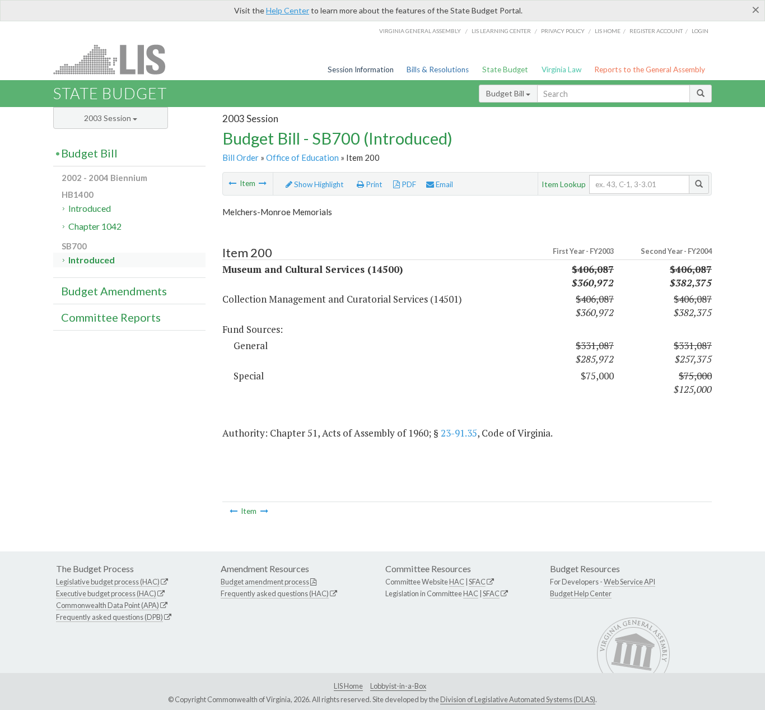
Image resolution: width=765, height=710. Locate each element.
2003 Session (108, 118)
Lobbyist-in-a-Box (398, 685)
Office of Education (302, 157)
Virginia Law (561, 69)
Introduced (89, 208)
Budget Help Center (581, 593)
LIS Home (348, 685)
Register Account (656, 30)
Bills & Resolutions (438, 69)
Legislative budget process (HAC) (108, 581)
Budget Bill (506, 93)
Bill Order (240, 157)
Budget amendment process (265, 581)
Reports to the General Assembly (649, 69)
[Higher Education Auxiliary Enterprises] (232, 183)
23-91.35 (459, 432)
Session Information (361, 69)
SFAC (477, 581)
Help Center (287, 10)
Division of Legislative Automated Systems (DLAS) (517, 699)
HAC (456, 581)
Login (700, 30)
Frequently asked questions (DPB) (109, 616)
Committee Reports (111, 317)
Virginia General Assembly (420, 30)
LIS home (608, 30)
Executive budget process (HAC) (106, 593)
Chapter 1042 (95, 226)
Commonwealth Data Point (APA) (107, 605)
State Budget (505, 69)
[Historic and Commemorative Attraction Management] (263, 183)
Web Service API (629, 581)
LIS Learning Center (501, 30)
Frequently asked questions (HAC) (275, 593)
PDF (408, 184)
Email (443, 184)
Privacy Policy (563, 30)
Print (373, 184)
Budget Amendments (114, 291)
